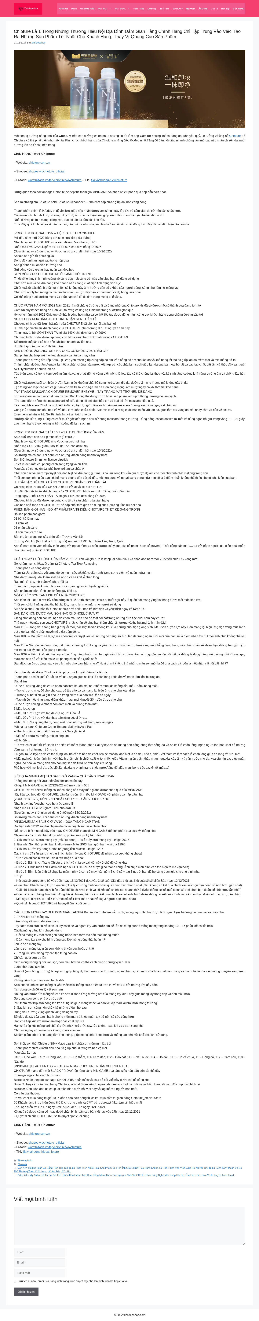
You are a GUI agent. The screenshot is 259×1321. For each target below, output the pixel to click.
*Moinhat (63, 9)
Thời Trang (138, 9)
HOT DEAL (120, 9)
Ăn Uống (203, 9)
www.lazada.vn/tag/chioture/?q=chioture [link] (55, 180)
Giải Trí (214, 9)
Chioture (235, 135)
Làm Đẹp (152, 9)
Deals (74, 9)
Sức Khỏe (178, 9)
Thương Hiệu (25, 1160)
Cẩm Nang (238, 9)
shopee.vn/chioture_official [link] (46, 171)
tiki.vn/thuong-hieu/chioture (109, 180)
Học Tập (225, 9)
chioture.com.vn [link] (39, 162)
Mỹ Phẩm (190, 9)
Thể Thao (164, 9)
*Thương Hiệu (87, 9)
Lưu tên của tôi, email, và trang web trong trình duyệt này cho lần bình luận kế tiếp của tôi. (73, 1281)
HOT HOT (103, 9)
